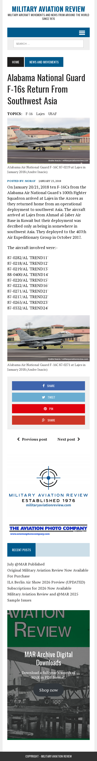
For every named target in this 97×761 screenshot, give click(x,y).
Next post (66, 439)
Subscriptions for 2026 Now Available (39, 588)
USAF (52, 113)
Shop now (48, 690)
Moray (30, 181)
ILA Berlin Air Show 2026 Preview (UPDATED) (46, 582)
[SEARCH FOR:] (48, 43)
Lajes (40, 113)
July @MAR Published (25, 564)
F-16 (29, 113)
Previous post (34, 439)
